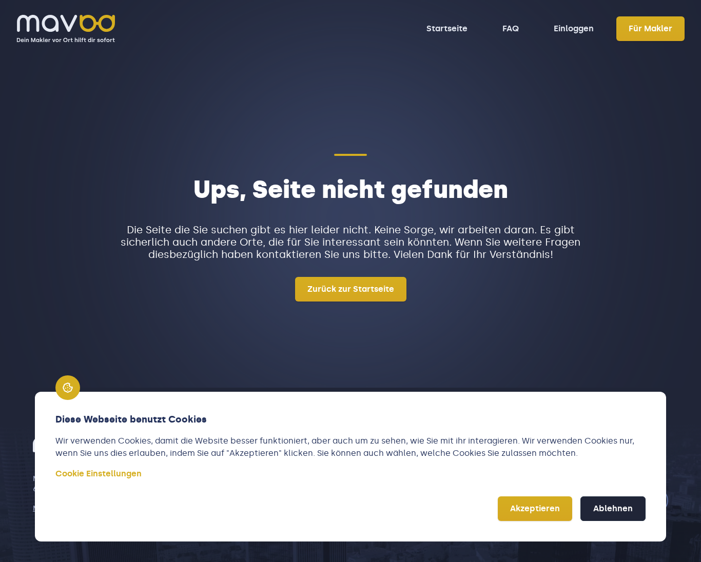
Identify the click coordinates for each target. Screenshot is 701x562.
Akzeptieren (535, 508)
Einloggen (574, 28)
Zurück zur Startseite (350, 289)
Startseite (447, 28)
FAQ (510, 28)
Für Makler (650, 28)
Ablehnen (613, 508)
